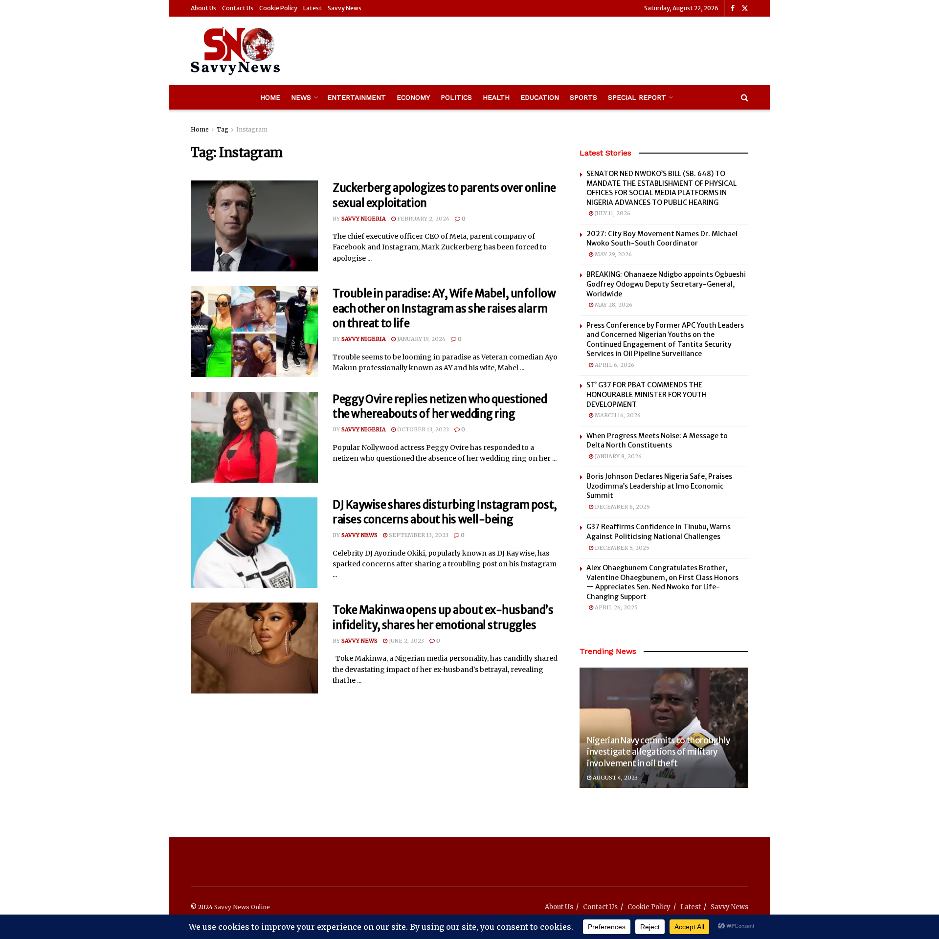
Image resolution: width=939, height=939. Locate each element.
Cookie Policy (278, 8)
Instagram (252, 129)
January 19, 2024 (421, 338)
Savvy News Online (242, 907)
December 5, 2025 (621, 547)
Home (270, 97)
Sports (583, 97)
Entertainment (356, 97)
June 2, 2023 (405, 640)
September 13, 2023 (417, 535)
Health (496, 97)
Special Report (637, 97)
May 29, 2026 (612, 254)
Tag (222, 129)
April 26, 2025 (615, 607)
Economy (413, 97)
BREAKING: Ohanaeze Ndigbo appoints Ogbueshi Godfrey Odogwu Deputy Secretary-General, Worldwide (666, 284)
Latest (312, 8)
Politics (456, 97)
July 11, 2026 (611, 213)
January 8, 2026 (617, 456)
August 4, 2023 (614, 777)
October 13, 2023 (422, 429)
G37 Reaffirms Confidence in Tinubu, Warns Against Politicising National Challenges (658, 531)
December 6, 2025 (621, 506)
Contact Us (237, 8)
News (301, 97)
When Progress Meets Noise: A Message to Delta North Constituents (657, 440)
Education (539, 97)
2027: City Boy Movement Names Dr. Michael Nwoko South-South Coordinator (662, 238)
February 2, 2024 (422, 218)
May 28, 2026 (612, 304)
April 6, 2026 (613, 364)
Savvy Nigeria (363, 218)
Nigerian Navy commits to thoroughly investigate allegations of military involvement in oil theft (658, 752)
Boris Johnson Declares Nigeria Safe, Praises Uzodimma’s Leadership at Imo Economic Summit (659, 486)
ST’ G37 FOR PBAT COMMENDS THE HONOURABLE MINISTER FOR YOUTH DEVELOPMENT (646, 394)
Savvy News (344, 8)
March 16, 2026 (617, 415)
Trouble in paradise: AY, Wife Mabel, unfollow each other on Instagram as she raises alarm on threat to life (444, 309)
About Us (203, 8)
